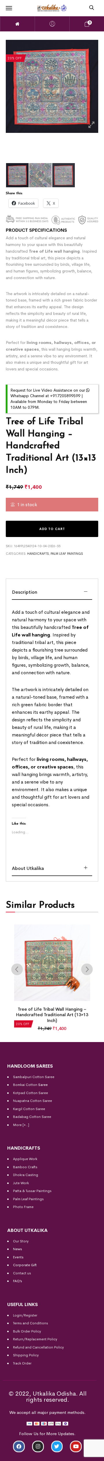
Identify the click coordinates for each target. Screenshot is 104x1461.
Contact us (22, 1273)
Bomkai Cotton (25, 1084)
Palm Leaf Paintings (67, 554)
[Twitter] (57, 1447)
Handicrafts (38, 554)
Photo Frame (23, 1207)
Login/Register (25, 1315)
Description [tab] (24, 592)
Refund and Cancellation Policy (38, 1347)
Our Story (21, 1241)
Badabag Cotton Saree (32, 1116)
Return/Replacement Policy (35, 1339)
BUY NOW (80, 1454)
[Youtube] (76, 1447)
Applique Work (25, 1159)
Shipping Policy (26, 1355)
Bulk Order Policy (27, 1331)
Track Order (22, 1363)
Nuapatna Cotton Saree (32, 1100)
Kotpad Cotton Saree (30, 1093)
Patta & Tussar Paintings (32, 1191)
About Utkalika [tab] (28, 868)
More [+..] (21, 1125)
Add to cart (52, 529)
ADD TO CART (24, 1454)
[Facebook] (19, 1447)
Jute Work (21, 1183)
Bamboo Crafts (25, 1167)
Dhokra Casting (25, 1175)
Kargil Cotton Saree (29, 1109)
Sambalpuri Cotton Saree (33, 1077)
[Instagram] (38, 1447)
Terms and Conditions (30, 1323)
